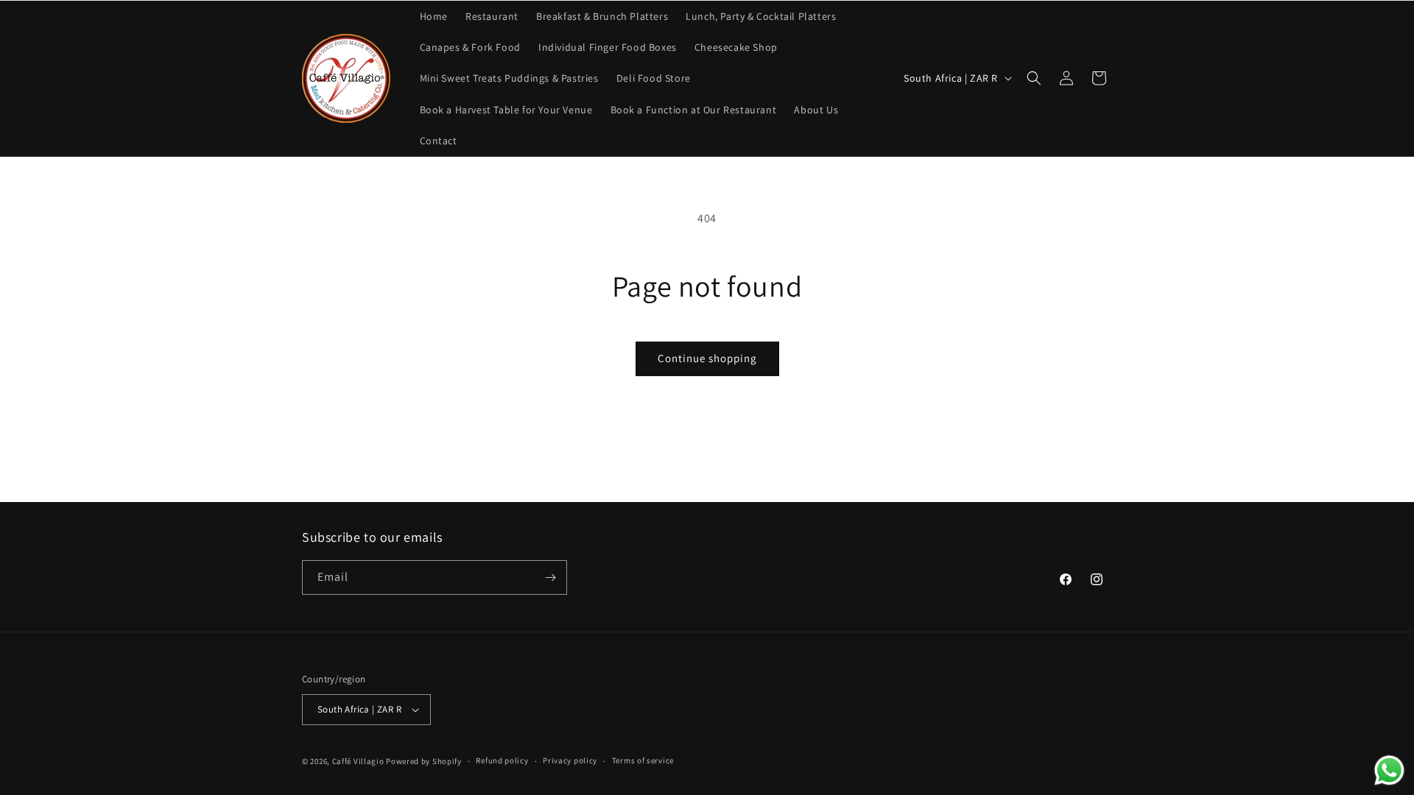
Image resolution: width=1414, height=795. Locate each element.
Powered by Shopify (424, 761)
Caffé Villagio (358, 761)
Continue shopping (707, 358)
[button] (1034, 78)
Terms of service (643, 760)
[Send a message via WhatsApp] (1389, 770)
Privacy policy (570, 760)
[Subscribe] (550, 577)
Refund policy (502, 760)
